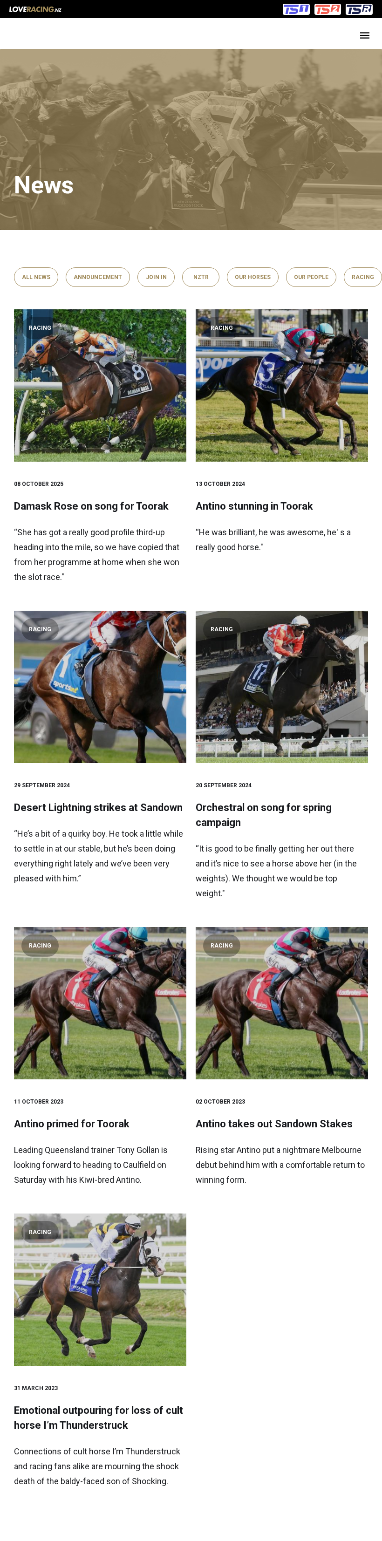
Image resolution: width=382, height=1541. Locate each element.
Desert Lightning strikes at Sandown (98, 807)
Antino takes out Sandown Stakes (274, 1124)
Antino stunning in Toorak (254, 506)
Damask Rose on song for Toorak (91, 506)
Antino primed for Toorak (72, 1124)
